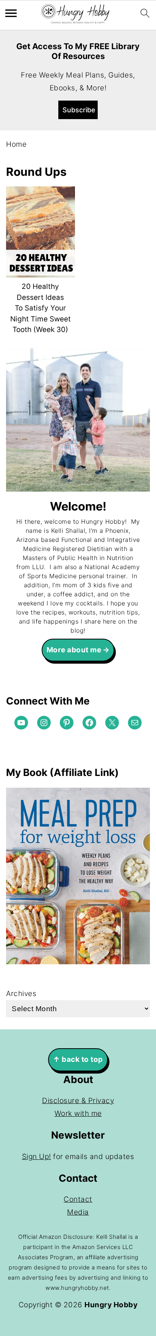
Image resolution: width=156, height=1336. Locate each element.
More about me (74, 650)
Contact (78, 1199)
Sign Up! (36, 1156)
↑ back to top (78, 1059)
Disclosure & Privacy (78, 1100)
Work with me (78, 1113)
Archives (21, 993)
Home (16, 144)
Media (78, 1212)
